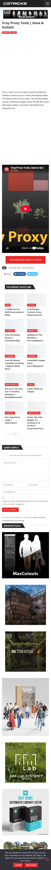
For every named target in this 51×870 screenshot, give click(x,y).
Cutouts (31, 305)
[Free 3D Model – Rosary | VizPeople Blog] (14, 325)
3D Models (10, 331)
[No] (47, 859)
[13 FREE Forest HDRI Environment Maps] (14, 300)
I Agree (18, 865)
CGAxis (31, 384)
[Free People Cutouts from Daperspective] (36, 300)
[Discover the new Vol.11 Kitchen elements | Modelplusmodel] (14, 379)
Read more (31, 865)
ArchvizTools (33, 413)
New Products (11, 384)
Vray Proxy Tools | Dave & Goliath (21, 268)
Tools (13, 33)
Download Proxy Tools (25, 259)
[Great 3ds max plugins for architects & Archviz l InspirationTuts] (36, 407)
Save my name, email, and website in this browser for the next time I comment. (25, 502)
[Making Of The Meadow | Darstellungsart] (36, 325)
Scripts (6, 33)
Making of (32, 331)
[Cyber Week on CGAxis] (36, 379)
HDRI (8, 305)
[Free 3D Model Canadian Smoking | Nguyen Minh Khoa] (14, 351)
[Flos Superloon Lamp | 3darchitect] (14, 407)
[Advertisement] (25, 63)
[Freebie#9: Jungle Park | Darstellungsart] (36, 351)
